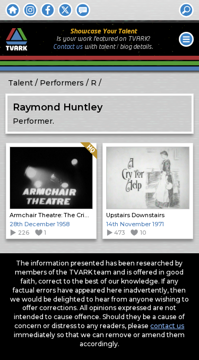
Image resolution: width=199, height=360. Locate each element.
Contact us (68, 47)
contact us (167, 326)
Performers (62, 83)
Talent (20, 83)
